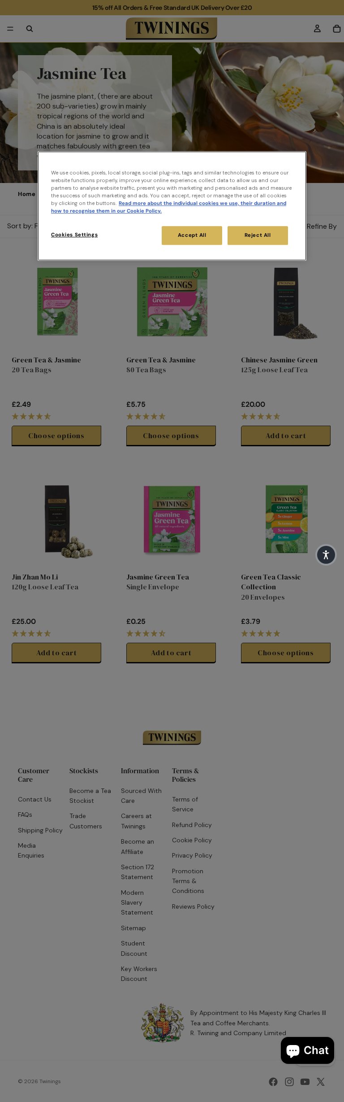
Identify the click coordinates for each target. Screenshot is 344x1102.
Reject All (258, 235)
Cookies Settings (74, 234)
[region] (172, 206)
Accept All (192, 235)
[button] (326, 555)
